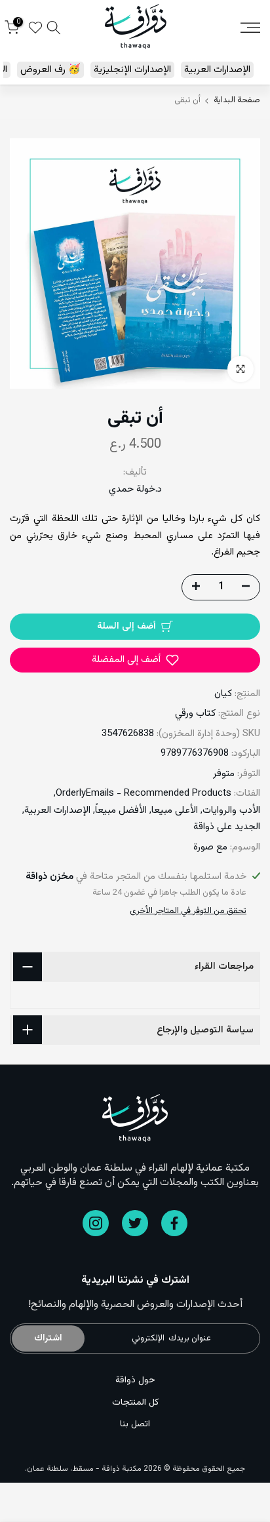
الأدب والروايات (231, 810)
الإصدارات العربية (217, 69)
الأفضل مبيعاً (121, 810)
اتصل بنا (135, 1424)
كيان (223, 693)
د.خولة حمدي (135, 489)
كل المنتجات (135, 1402)
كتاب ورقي (195, 713)
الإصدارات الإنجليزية (132, 69)
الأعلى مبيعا (174, 810)
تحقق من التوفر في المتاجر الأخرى (188, 911)
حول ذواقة (135, 1380)
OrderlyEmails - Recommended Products (143, 793)
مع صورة (210, 847)
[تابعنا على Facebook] (174, 1223)
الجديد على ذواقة (226, 826)
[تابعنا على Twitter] (135, 1223)
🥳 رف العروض (50, 69)
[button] (135, 660)
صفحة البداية (237, 100)
